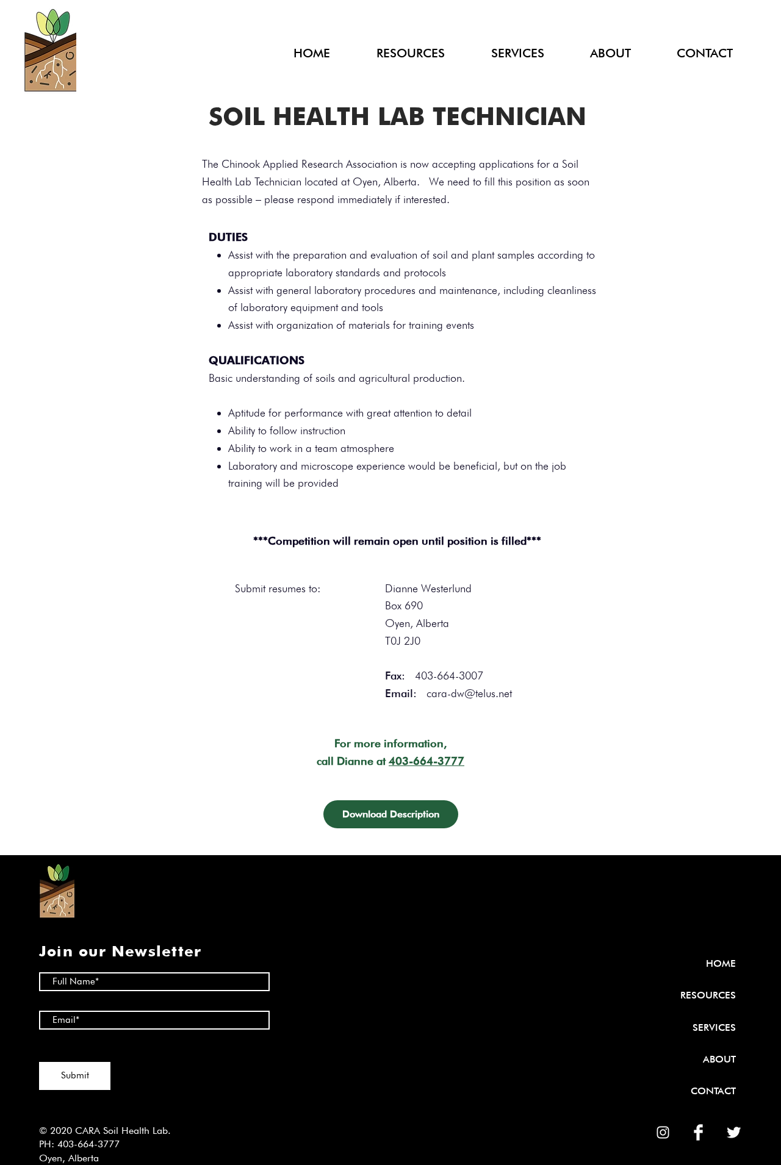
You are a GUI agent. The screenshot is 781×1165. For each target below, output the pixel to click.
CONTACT (713, 1091)
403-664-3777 (426, 761)
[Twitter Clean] (733, 1132)
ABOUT (719, 1059)
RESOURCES (708, 995)
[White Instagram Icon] (663, 1132)
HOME (721, 963)
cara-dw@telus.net (469, 693)
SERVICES (714, 1027)
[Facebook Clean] (698, 1132)
